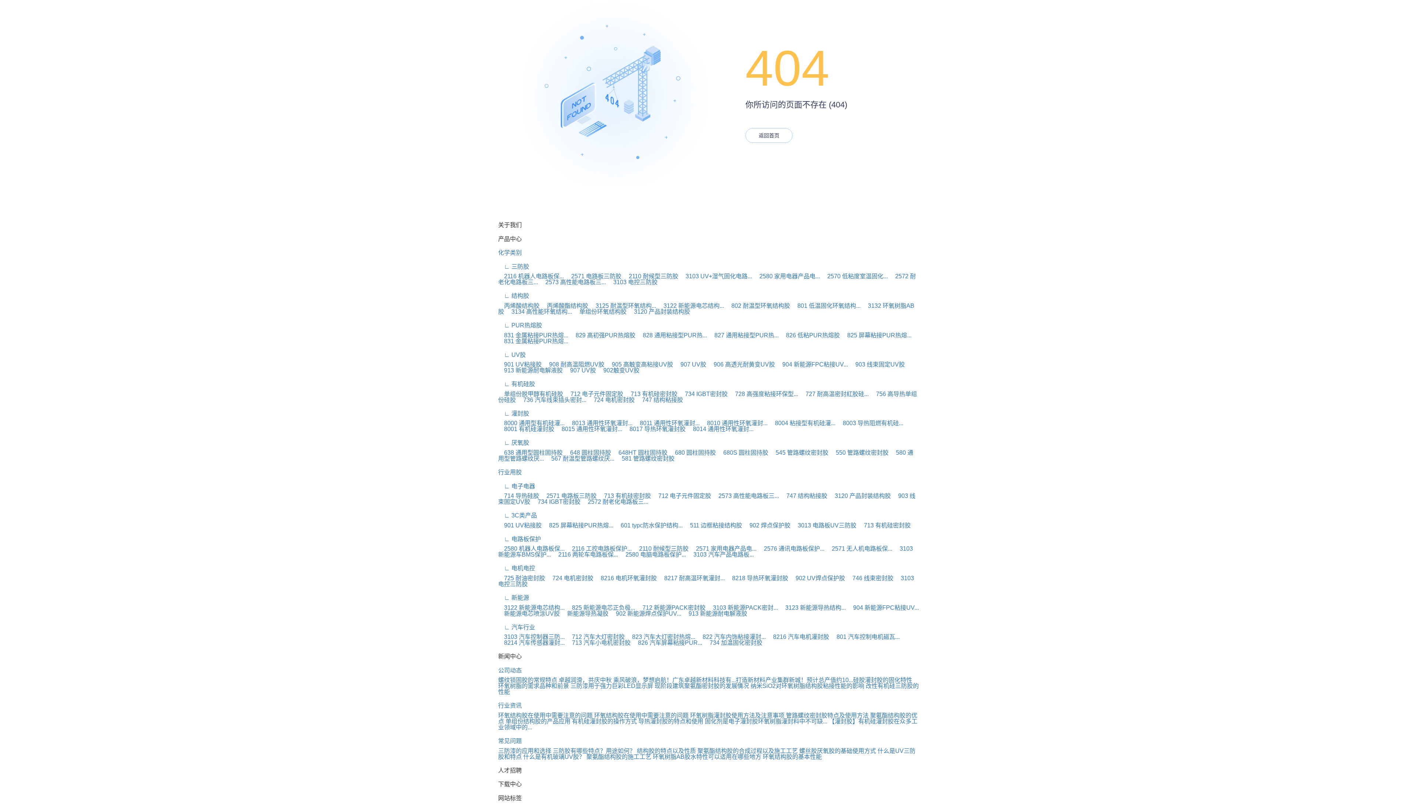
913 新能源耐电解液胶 (530, 370)
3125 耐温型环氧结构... (623, 306)
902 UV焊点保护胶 (817, 578)
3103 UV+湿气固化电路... (716, 276)
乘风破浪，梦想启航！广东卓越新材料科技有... (674, 680)
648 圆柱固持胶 (587, 453)
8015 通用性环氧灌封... (589, 429)
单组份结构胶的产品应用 (538, 721)
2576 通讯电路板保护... (791, 549)
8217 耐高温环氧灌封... (691, 578)
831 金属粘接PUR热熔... (533, 335)
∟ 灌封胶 (513, 413)
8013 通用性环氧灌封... (599, 423)
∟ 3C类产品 (517, 515)
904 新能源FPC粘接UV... (812, 364)
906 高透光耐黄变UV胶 (741, 364)
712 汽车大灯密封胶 (595, 637)
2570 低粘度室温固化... (854, 276)
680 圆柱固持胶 (692, 453)
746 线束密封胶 (870, 578)
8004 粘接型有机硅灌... (802, 423)
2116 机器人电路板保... (531, 276)
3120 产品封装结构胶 (659, 312)
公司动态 (510, 670)
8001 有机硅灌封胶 (526, 429)
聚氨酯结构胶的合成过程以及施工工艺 (747, 751)
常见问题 (510, 741)
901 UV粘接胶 (520, 364)
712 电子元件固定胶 (594, 394)
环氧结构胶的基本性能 (792, 757)
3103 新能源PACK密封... (742, 608)
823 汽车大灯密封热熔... (660, 637)
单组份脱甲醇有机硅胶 (530, 394)
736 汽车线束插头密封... (551, 400)
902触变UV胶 (618, 370)
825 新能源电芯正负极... (600, 608)
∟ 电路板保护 (519, 539)
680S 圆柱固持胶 (742, 453)
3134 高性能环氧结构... (539, 312)
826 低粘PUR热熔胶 (810, 335)
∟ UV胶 (512, 355)
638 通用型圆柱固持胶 (530, 453)
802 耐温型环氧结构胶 (757, 306)
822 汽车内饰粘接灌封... (731, 637)
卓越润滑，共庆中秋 (585, 680)
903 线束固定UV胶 (877, 364)
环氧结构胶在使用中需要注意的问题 (545, 715)
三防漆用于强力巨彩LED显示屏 (611, 686)
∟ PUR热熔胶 (520, 325)
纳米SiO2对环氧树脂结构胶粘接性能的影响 (807, 686)
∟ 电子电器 (516, 486)
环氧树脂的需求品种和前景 (533, 686)
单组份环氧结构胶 (600, 312)
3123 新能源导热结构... (812, 608)
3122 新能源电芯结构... (691, 306)
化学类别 (510, 253)
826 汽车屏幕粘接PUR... (667, 643)
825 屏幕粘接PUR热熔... (876, 335)
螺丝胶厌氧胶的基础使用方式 (837, 751)
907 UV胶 (690, 364)
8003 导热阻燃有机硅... (870, 423)
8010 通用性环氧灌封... (734, 423)
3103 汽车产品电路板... (720, 554)
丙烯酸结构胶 (518, 306)
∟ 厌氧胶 (513, 443)
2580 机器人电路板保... (531, 549)
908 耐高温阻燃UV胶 (573, 364)
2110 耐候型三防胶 (650, 276)
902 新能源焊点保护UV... (645, 613)
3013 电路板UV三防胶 (824, 525)
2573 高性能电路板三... (572, 282)
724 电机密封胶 (611, 400)
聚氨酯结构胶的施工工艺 (618, 757)
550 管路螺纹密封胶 (859, 453)
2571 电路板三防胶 (593, 276)
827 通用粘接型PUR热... (743, 335)
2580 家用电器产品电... (787, 276)
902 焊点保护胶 (767, 525)
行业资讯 (510, 705)
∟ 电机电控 (516, 568)
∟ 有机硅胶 (516, 384)
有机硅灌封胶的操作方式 (604, 721)
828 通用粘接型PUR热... (672, 335)
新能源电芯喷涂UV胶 (529, 613)
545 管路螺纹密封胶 (799, 453)
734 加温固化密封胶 (733, 643)
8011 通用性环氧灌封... (667, 423)
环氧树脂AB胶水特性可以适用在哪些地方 (707, 757)
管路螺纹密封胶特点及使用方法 (827, 715)
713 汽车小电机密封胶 (598, 643)
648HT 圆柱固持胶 (640, 453)
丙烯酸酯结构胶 (564, 306)
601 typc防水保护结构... (649, 525)
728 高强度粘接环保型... (763, 394)
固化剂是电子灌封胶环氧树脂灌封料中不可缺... (766, 721)
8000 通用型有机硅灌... (531, 423)
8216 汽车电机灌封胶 (798, 637)
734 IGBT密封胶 (703, 394)
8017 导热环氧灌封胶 (655, 429)
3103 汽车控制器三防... (531, 637)
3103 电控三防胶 (632, 282)
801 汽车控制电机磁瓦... (865, 637)
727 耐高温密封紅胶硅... (834, 394)
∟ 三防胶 (513, 267)
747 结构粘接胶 (659, 400)
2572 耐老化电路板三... (615, 502)
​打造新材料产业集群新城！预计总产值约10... (794, 680)
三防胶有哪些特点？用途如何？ (594, 751)
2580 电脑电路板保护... (653, 554)
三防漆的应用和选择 (524, 751)
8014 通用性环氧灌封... (720, 429)
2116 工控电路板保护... (599, 549)
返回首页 (769, 135)
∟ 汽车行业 (516, 627)
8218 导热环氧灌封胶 (757, 578)
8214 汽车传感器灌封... (531, 643)
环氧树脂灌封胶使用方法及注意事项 (737, 715)
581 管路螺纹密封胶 (645, 458)
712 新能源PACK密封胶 (671, 608)
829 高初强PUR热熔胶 (602, 335)
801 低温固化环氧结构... (826, 306)
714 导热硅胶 (518, 496)
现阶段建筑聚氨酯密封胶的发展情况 (702, 686)
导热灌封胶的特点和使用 (670, 721)
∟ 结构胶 (513, 296)
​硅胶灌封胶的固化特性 (882, 680)
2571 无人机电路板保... (859, 549)
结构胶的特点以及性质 (666, 751)
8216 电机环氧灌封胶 (626, 578)
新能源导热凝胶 (584, 613)
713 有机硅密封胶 (651, 394)
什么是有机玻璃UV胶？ (554, 757)
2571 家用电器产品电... (723, 549)
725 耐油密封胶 (521, 578)
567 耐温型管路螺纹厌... (579, 458)
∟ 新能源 (513, 598)
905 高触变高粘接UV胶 (639, 364)
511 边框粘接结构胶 (713, 525)
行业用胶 (510, 472)
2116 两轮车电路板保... (585, 554)
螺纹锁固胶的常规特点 (527, 680)
